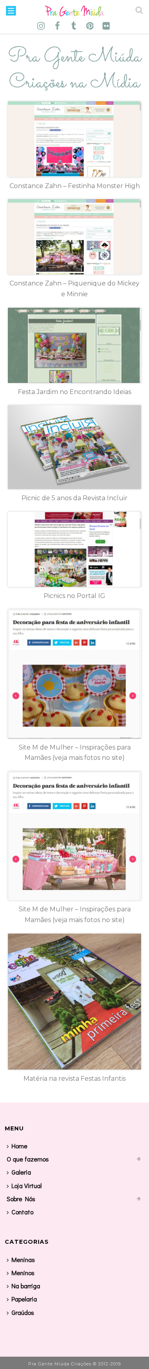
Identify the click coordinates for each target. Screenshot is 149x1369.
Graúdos (23, 1312)
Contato (22, 1212)
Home (19, 1146)
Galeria (21, 1172)
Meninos (23, 1272)
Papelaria (24, 1299)
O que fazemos (28, 1159)
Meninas (23, 1259)
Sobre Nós (21, 1198)
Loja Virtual (27, 1185)
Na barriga (26, 1286)
